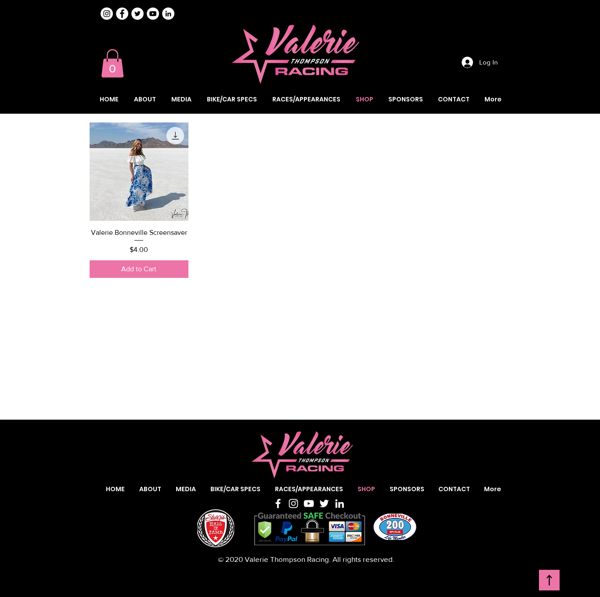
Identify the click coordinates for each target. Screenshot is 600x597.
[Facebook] (278, 503)
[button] (112, 63)
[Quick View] (139, 171)
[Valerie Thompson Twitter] (137, 13)
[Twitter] (324, 503)
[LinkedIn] (339, 503)
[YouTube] (309, 503)
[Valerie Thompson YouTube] (153, 13)
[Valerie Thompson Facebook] (122, 13)
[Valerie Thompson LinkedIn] (168, 13)
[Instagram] (107, 13)
